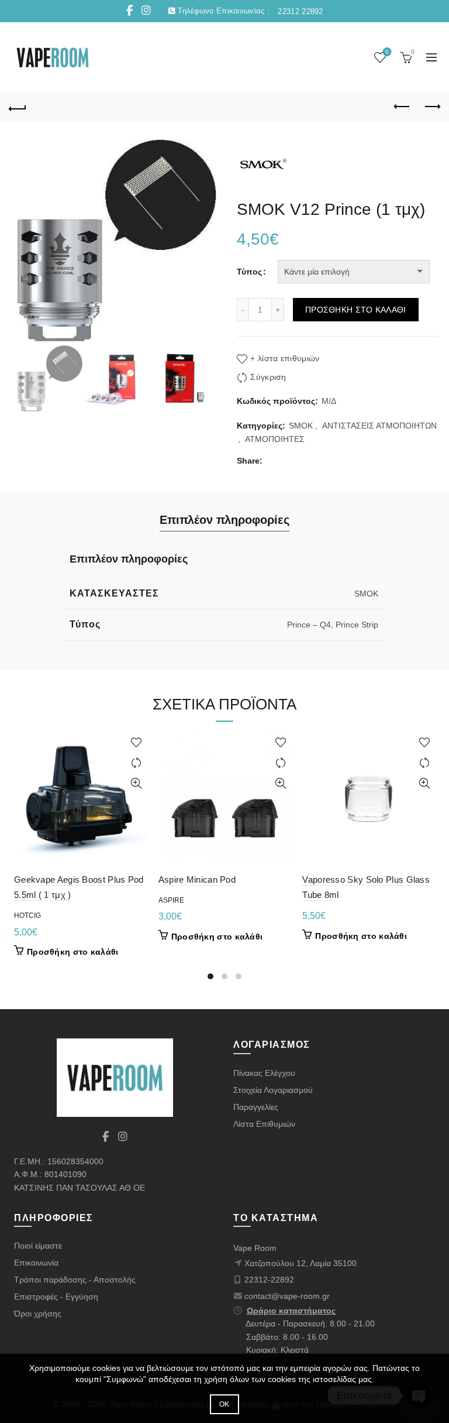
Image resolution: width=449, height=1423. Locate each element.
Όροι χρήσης (37, 1313)
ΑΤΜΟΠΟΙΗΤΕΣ (275, 439)
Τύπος (249, 271)
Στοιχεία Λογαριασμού (273, 1090)
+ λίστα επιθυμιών (284, 358)
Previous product (402, 107)
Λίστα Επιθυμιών (264, 1124)
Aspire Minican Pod (197, 879)
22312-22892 (269, 1279)
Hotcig (27, 915)
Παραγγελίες (255, 1107)
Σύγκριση (268, 377)
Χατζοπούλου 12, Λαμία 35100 (300, 1263)
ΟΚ (224, 1404)
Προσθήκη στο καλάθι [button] (73, 951)
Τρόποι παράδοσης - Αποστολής (75, 1279)
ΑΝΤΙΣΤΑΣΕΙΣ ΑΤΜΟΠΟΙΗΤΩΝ (379, 425)
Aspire (171, 900)
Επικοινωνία (36, 1262)
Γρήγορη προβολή (136, 783)
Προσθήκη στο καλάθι (355, 309)
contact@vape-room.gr (287, 1296)
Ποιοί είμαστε (38, 1245)
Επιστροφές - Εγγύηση (56, 1296)
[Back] (17, 107)
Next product (431, 107)
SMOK (301, 425)
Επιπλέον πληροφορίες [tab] (224, 519)
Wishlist (387, 52)
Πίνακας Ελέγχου (264, 1073)
